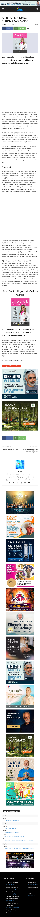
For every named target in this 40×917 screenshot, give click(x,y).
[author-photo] (20, 469)
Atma (5, 24)
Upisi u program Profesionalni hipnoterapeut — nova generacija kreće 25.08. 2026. (18, 849)
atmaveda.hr (31, 896)
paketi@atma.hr (13, 912)
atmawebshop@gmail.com (13, 894)
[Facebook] (10, 483)
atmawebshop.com (33, 884)
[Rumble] (18, 483)
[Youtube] (29, 483)
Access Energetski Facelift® (11, 820)
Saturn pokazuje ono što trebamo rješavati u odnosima (30, 451)
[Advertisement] (20, 87)
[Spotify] (22, 483)
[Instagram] (14, 483)
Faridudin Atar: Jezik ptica (10, 449)
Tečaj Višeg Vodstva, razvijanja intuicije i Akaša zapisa (18, 841)
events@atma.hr (10, 900)
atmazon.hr (31, 891)
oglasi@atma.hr (16, 889)
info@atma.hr (10, 884)
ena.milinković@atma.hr (13, 907)
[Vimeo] (25, 483)
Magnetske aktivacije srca (11, 832)
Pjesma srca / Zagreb (10, 828)
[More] (28, 28)
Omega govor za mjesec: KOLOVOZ (14, 836)
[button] (3, 9)
